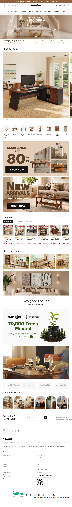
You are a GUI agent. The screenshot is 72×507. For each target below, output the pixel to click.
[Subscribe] (45, 417)
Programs (35, 9)
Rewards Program (7, 472)
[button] (35, 36)
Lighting (31, 11)
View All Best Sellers (62, 217)
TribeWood (39, 472)
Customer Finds (6, 457)
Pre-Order (29, 221)
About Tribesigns (25, 9)
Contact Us (39, 455)
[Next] (68, 84)
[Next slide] (68, 261)
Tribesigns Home (6, 455)
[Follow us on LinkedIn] (54, 495)
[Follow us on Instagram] (13, 430)
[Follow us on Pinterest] (16, 430)
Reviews (5, 466)
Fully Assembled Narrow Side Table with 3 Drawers (55, 240)
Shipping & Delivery (41, 457)
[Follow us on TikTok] (50, 495)
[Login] (56, 5)
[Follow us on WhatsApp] (4, 430)
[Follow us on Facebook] (7, 430)
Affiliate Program (6, 476)
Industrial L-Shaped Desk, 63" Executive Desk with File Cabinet (31, 240)
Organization (24, 11)
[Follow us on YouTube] (19, 430)
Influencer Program (7, 474)
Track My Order (6, 480)
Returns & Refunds (41, 459)
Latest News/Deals (46, 9)
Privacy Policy (40, 462)
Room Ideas (5, 462)
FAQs (38, 464)
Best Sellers (7, 221)
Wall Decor (43, 11)
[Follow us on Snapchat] (58, 495)
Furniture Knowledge (7, 460)
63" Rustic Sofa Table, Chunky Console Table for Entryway (8, 240)
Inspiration (5, 464)
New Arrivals (18, 221)
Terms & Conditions (41, 460)
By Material (57, 11)
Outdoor (50, 11)
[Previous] (3, 84)
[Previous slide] (3, 261)
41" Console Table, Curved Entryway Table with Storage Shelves (43, 240)
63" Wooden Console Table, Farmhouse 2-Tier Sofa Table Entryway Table (67, 240)
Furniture (9, 11)
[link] (8, 235)
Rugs (37, 11)
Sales (63, 11)
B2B (3, 478)
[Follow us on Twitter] (10, 430)
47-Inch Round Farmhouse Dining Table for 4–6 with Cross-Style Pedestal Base (19, 240)
